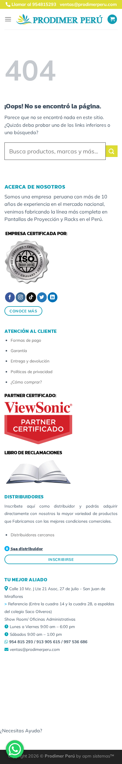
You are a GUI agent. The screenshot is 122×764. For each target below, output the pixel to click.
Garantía (19, 350)
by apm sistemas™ (94, 756)
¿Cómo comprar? (26, 381)
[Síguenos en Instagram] (20, 297)
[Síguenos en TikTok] (31, 297)
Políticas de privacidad (31, 371)
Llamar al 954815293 (33, 4)
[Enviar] (112, 151)
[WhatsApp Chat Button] (15, 749)
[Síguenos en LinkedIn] (52, 297)
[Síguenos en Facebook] (10, 297)
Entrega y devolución (30, 360)
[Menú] (8, 19)
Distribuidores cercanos (32, 534)
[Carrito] (112, 19)
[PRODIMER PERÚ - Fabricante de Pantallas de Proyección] (59, 19)
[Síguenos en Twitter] (42, 297)
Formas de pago (26, 340)
